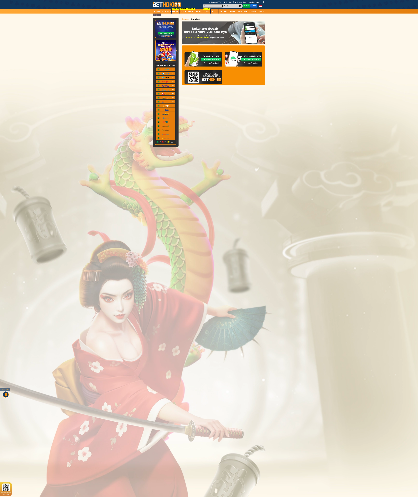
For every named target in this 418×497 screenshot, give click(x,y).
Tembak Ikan (242, 11)
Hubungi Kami (241, 2)
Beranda (157, 11)
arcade (199, 11)
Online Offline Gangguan (166, 142)
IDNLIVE (191, 11)
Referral (252, 11)
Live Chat (228, 2)
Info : (156, 15)
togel (214, 11)
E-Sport (175, 11)
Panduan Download (211, 63)
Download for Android (212, 60)
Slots (183, 11)
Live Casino (223, 11)
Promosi (261, 11)
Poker (206, 11)
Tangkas (232, 11)
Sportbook (166, 11)
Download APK (215, 2)
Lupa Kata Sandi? (255, 2)
